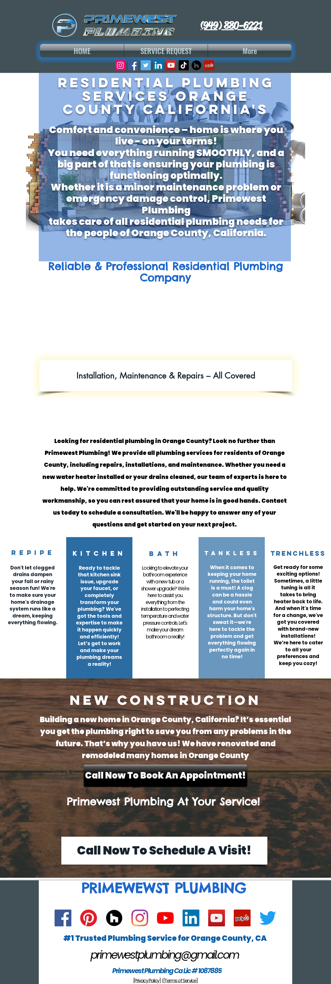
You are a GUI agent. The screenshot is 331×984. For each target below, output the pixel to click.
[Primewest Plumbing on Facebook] (133, 65)
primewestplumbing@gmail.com (165, 955)
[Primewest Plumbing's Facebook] (63, 918)
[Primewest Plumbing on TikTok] (184, 65)
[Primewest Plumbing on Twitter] (146, 65)
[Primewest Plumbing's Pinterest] (88, 918)
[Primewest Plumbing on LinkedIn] (158, 65)
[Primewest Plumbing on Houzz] (196, 65)
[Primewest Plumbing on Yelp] (209, 65)
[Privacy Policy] (147, 980)
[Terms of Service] (180, 980)
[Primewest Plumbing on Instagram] (120, 65)
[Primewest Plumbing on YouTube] (171, 65)
